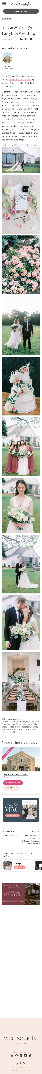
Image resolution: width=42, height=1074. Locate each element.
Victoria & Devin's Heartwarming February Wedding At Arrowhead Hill (31, 839)
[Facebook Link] (16, 1055)
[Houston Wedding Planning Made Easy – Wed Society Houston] (21, 4)
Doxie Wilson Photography (20, 79)
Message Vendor (13, 783)
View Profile (11, 788)
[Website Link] (21, 1045)
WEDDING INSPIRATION (21, 1071)
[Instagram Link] (12, 1055)
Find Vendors (21, 11)
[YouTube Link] (25, 1055)
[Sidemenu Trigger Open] (4, 3)
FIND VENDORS (21, 1067)
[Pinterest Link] (21, 1055)
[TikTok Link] (30, 1055)
